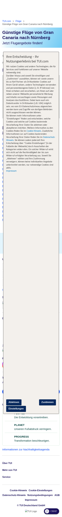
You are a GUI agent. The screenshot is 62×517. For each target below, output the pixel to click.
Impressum (11, 171)
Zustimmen (47, 402)
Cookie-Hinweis (33, 131)
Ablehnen (14, 402)
